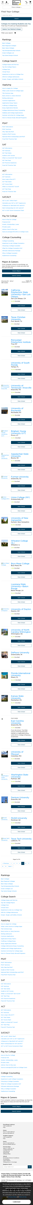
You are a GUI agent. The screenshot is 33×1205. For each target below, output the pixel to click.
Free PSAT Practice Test (9, 139)
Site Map (18, 1176)
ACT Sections (6, 176)
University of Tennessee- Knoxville (21, 386)
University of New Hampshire (19, 519)
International (6, 1151)
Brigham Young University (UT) (18, 432)
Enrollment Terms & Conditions (11, 1157)
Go (30, 1166)
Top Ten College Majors (9, 67)
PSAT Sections (6, 129)
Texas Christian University (18, 318)
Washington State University (19, 776)
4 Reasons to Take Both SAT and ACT (13, 205)
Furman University (20, 477)
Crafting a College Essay (9, 105)
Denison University (20, 797)
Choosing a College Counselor (11, 245)
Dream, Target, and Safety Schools (12, 79)
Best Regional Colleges (9, 45)
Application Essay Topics (9, 103)
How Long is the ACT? (8, 179)
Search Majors (16, 271)
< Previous (5, 863)
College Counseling (8, 241)
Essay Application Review (10, 108)
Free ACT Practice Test (9, 191)
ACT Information (7, 174)
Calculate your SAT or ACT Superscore (14, 203)
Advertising (6, 1152)
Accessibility (6, 1159)
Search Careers (16, 275)
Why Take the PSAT (8, 131)
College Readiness (8, 1149)
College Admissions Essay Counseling (13, 110)
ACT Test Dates (7, 181)
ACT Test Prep (6, 189)
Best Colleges (6, 43)
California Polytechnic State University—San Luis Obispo (21, 293)
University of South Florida (20, 364)
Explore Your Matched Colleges (11, 29)
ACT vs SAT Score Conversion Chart (13, 210)
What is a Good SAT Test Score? (12, 158)
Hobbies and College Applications (12, 113)
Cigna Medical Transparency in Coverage (10, 1161)
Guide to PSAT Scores (9, 134)
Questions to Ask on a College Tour (12, 74)
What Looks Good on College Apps (12, 90)
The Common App (7, 93)
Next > (10, 866)
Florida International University (20, 674)
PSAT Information (7, 126)
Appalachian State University (20, 455)
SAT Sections (6, 150)
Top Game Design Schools (10, 55)
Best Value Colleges (8, 48)
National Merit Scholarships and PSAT (13, 136)
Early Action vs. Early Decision (11, 95)
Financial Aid (6, 222)
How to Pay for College (9, 219)
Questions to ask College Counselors (13, 243)
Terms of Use (22, 1197)
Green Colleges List (8, 53)
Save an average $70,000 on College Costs (15, 231)
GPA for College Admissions (10, 76)
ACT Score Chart (7, 184)
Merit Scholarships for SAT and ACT (13, 208)
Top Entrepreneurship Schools (11, 50)
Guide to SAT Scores (8, 155)
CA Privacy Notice (16, 1173)
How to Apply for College (10, 88)
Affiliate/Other (7, 1154)
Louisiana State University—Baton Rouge (19, 586)
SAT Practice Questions (9, 162)
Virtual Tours (6, 72)
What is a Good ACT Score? (10, 186)
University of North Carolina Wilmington (21, 631)
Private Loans (6, 227)
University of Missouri (17, 753)
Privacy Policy (12, 1197)
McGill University (19, 818)
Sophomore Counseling (9, 255)
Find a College (16, 7)
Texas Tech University (21, 839)
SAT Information (7, 148)
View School (21, 310)
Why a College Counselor (9, 253)
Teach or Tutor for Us (8, 1148)
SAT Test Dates (6, 153)
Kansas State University (17, 697)
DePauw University (20, 652)
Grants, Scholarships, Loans (10, 224)
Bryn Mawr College (20, 563)
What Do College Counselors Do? (12, 248)
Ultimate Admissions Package (11, 250)
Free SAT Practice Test (9, 165)
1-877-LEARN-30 (7, 1126)
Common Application (8, 100)
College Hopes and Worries (10, 64)
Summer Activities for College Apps (13, 115)
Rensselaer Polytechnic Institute (21, 341)
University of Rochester (17, 409)
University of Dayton (21, 609)
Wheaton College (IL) (19, 542)
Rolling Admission (7, 98)
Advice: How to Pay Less (9, 229)
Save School (21, 305)
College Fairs (6, 69)
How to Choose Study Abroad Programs (14, 117)
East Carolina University (17, 722)
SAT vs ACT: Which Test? (9, 200)
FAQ (4, 1127)
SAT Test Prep (6, 160)
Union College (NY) (20, 497)
